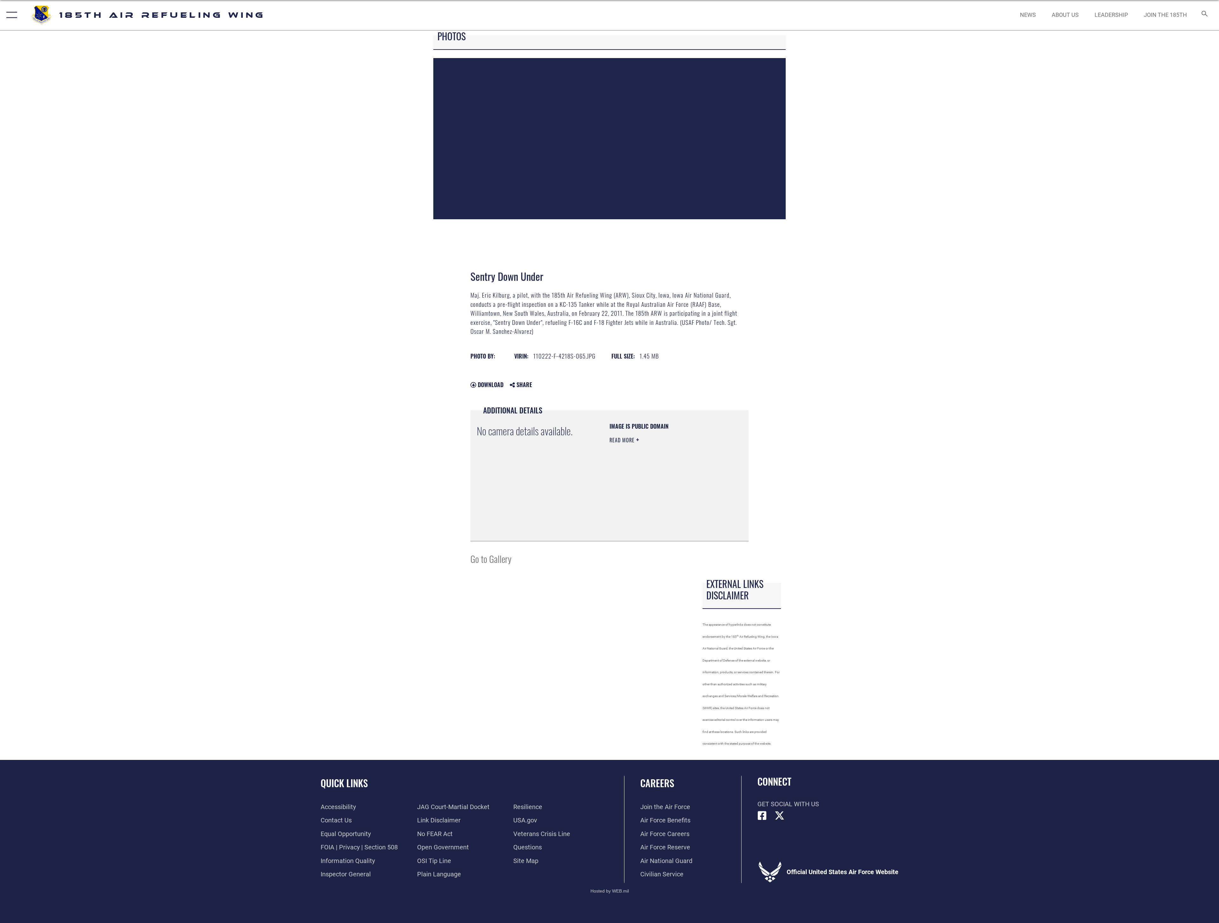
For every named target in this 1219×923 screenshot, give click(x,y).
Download (489, 384)
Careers (657, 783)
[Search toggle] (1204, 15)
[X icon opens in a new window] (779, 816)
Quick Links (344, 783)
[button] (10, 15)
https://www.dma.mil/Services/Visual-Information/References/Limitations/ (648, 502)
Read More (623, 440)
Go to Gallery (490, 558)
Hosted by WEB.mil (609, 890)
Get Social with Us (788, 804)
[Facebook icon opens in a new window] (762, 816)
